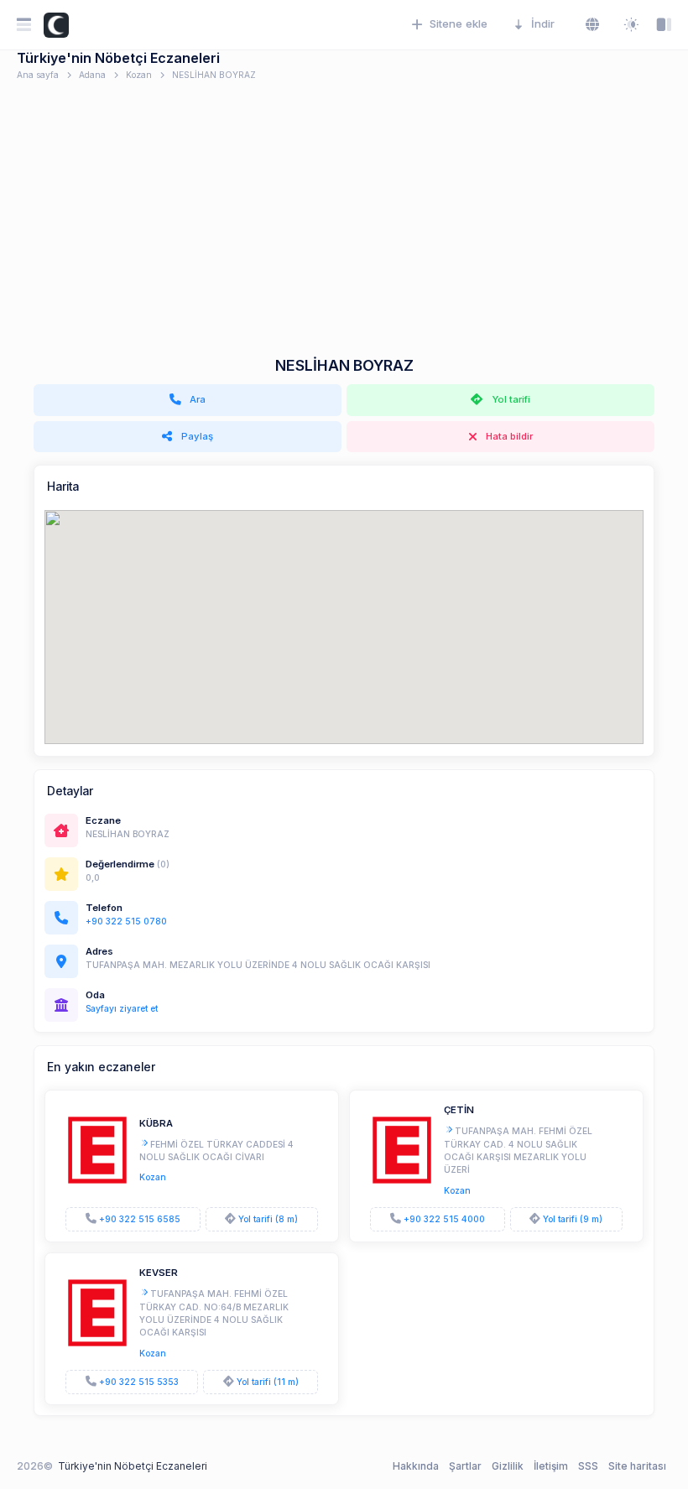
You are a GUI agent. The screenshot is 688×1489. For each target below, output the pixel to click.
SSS (588, 1466)
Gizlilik (508, 1466)
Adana (92, 75)
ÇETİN (459, 1110)
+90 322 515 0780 (126, 921)
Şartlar (465, 1466)
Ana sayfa (38, 75)
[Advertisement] (344, 230)
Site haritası (637, 1466)
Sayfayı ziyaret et (122, 1008)
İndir (543, 23)
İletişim (551, 1466)
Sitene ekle (458, 23)
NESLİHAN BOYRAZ (214, 75)
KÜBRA (156, 1123)
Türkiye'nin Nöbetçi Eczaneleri (132, 1466)
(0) (163, 864)
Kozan (139, 75)
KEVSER (158, 1272)
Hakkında (416, 1466)
